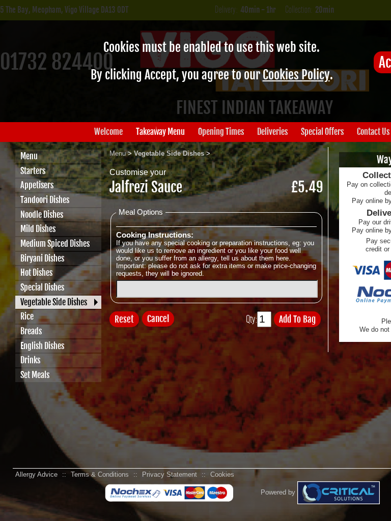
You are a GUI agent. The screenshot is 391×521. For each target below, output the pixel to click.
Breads (31, 331)
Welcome (108, 132)
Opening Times (221, 132)
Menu (29, 156)
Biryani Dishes (42, 258)
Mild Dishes (37, 229)
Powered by (279, 492)
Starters (32, 171)
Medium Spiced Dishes (55, 244)
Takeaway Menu (160, 132)
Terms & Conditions (100, 474)
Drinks (30, 360)
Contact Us (373, 132)
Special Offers (322, 132)
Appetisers (36, 185)
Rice (27, 316)
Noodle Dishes (41, 215)
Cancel (158, 318)
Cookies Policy (296, 74)
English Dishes (42, 346)
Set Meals (34, 375)
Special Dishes (42, 287)
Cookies (222, 474)
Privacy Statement (169, 474)
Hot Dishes (36, 273)
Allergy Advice (36, 474)
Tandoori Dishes (44, 200)
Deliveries (272, 132)
